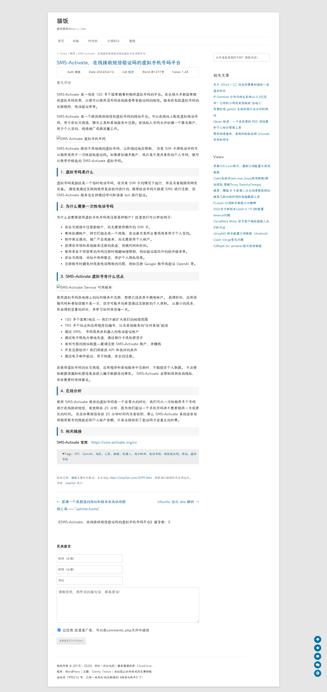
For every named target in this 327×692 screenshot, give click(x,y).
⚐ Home (62, 53)
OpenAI (87, 454)
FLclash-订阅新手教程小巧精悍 (234, 203)
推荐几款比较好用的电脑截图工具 (236, 197)
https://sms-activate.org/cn (114, 442)
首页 (60, 41)
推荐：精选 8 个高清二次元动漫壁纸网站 (241, 190)
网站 (185, 454)
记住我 (69, 630)
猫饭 (62, 21)
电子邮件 (140, 454)
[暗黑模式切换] (317, 673)
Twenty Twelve (101, 671)
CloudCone (145, 666)
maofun (70, 483)
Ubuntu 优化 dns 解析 (178, 502)
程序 (72, 53)
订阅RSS (112, 41)
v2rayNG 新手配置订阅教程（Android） (241, 233)
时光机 (92, 41)
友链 (76, 41)
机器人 (126, 454)
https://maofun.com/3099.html (131, 477)
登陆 (131, 41)
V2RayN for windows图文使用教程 (237, 246)
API (77, 454)
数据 (116, 454)
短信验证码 (171, 454)
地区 (99, 454)
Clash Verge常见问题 (228, 239)
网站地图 (109, 666)
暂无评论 (64, 83)
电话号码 (155, 454)
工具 (108, 454)
